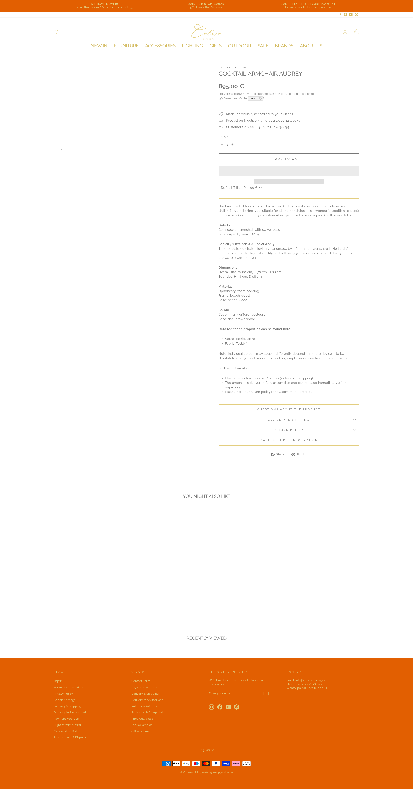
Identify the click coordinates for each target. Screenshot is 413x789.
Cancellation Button (67, 731)
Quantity (228, 136)
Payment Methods (66, 718)
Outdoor (239, 45)
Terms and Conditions (69, 687)
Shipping (276, 93)
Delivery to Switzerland (70, 712)
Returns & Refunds (144, 706)
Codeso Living (233, 67)
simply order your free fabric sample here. (319, 358)
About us (311, 45)
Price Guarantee (142, 718)
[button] (289, 171)
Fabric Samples (142, 725)
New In (99, 45)
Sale (263, 45)
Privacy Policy (63, 693)
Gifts (216, 45)
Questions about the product (289, 409)
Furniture (126, 45)
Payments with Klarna (146, 687)
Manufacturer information (289, 440)
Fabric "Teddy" (236, 344)
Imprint (59, 681)
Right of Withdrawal (67, 725)
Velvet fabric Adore (240, 339)
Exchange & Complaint (147, 712)
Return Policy (289, 430)
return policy (260, 392)
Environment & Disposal (70, 737)
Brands (284, 45)
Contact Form (140, 681)
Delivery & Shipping (289, 419)
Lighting (192, 45)
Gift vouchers (140, 731)
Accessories (160, 45)
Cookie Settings (65, 700)
